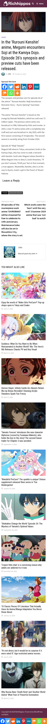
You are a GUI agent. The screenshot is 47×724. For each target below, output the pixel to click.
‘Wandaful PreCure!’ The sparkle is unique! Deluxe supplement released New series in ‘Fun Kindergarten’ (23, 482)
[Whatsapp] (11, 93)
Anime (3, 37)
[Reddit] (17, 87)
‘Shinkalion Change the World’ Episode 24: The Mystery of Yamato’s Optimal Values (21, 525)
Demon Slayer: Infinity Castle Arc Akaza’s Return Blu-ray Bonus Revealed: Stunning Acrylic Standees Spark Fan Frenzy (22, 391)
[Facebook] (5, 87)
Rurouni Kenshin (16, 193)
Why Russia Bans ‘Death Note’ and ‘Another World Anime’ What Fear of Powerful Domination (23, 693)
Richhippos (19, 712)
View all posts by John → (27, 253)
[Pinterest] (30, 87)
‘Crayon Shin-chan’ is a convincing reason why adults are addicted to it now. (21, 566)
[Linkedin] (24, 87)
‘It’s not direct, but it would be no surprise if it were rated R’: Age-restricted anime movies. (21, 652)
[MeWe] (36, 87)
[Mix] (5, 93)
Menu (41, 3)
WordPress (38, 712)
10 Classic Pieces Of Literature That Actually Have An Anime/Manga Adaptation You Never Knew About (21, 609)
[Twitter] (11, 87)
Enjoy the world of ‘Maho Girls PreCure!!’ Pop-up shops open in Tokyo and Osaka (22, 304)
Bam (6, 714)
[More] (17, 93)
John (9, 74)
